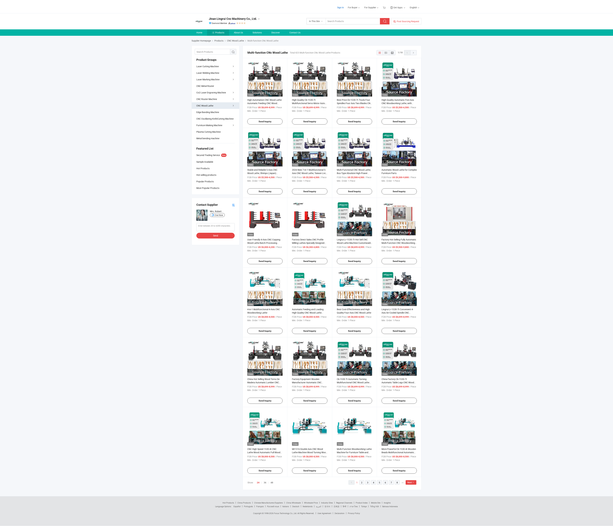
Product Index (362, 502)
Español (237, 506)
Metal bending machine (207, 138)
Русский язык (273, 506)
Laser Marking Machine (207, 79)
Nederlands (308, 506)
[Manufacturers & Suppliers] (212, 6)
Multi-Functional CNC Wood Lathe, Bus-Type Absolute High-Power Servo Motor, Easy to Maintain (354, 173)
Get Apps (398, 7)
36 (265, 482)
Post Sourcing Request (408, 21)
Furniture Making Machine (209, 125)
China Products (244, 502)
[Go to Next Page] (413, 52)
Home (199, 32)
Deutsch (295, 506)
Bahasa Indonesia (390, 506)
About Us (238, 32)
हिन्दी (344, 506)
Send (215, 235)
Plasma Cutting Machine (208, 131)
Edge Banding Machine (207, 112)
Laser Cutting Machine (207, 66)
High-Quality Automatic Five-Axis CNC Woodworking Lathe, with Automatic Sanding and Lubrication (399, 103)
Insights (387, 502)
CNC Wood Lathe (204, 105)
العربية (318, 506)
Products (219, 32)
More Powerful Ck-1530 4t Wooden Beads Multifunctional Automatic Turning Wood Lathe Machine (399, 452)
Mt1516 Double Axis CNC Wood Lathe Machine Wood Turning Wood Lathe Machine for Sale (309, 452)
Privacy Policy (354, 513)
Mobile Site (375, 502)
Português (248, 506)
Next (409, 482)
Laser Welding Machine (207, 72)
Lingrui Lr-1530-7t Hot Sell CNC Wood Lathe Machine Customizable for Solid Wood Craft (354, 243)
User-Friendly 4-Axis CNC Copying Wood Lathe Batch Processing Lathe (263, 243)
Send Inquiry (265, 121)
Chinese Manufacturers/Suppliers (268, 502)
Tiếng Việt (374, 506)
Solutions (257, 32)
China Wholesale (293, 502)
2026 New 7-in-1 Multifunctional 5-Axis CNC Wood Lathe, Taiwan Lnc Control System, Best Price (309, 173)
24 (258, 482)
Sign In (340, 7)
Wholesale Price (311, 502)
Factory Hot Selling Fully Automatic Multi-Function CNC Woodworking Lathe (399, 243)
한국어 (327, 506)
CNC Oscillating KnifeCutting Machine (215, 118)
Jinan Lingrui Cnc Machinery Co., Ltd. (233, 18)
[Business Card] (233, 205)
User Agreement (324, 513)
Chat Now (218, 215)
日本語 (336, 506)
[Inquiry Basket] (384, 7)
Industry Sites (327, 502)
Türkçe (364, 506)
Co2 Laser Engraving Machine (211, 92)
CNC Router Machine (206, 99)
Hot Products (228, 502)
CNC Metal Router (205, 85)
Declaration (339, 513)
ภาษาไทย (354, 506)
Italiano (285, 506)
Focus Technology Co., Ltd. (285, 513)
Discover (275, 32)
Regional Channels (344, 502)
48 (272, 482)
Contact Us (294, 32)
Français (260, 506)
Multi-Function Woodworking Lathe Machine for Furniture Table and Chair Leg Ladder (354, 452)
